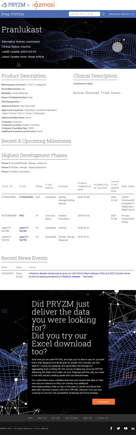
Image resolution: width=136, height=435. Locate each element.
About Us (42, 418)
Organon (17, 121)
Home (30, 418)
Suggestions (103, 402)
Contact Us (102, 418)
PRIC (21, 215)
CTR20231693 (26, 197)
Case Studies (71, 418)
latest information (54, 372)
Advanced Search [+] (121, 14)
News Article (36, 56)
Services (56, 418)
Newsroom (87, 418)
